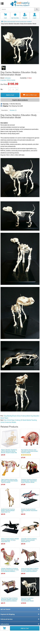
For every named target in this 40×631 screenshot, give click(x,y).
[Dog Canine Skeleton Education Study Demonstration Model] (3, 68)
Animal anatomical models (23, 21)
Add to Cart (25, 628)
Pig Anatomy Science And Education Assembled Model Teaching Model (29, 451)
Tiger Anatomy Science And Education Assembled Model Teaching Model (9, 480)
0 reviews (3, 80)
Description (4, 110)
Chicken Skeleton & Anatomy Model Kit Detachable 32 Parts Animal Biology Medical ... (10, 569)
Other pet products (9, 21)
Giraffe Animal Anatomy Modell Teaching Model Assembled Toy (8, 510)
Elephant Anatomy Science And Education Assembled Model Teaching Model (29, 480)
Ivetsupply (8, 78)
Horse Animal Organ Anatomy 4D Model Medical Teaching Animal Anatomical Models (29, 569)
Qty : (2, 89)
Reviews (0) (13, 110)
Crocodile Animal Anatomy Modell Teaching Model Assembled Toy (29, 540)
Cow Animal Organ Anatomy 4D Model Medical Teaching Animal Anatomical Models (9, 599)
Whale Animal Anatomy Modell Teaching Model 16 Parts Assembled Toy (10, 540)
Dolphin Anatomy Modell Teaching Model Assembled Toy (29, 510)
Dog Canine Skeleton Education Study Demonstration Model (27, 599)
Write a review (11, 80)
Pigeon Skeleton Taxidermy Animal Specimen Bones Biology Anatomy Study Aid (9, 451)
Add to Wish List (31, 95)
